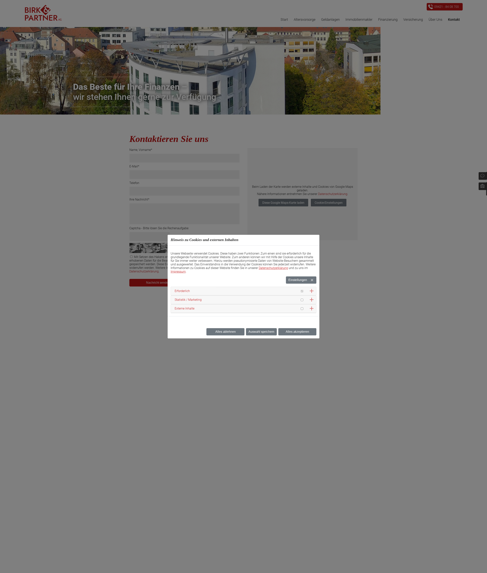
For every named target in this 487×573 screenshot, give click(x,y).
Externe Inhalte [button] (184, 308)
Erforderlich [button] (182, 291)
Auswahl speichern (261, 331)
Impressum (178, 271)
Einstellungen (297, 280)
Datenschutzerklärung (273, 268)
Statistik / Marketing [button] (188, 300)
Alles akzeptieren (297, 331)
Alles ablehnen (225, 331)
